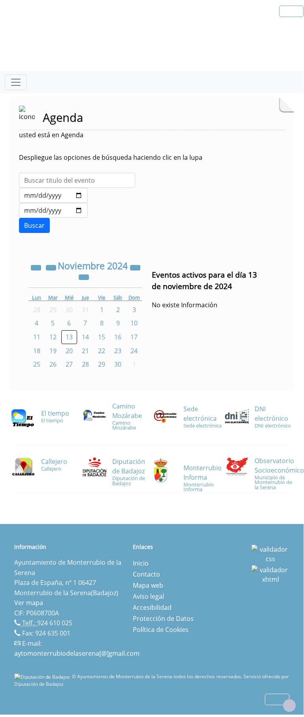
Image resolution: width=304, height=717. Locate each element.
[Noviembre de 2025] (135, 267)
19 (53, 350)
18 (36, 350)
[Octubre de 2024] (52, 267)
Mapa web (148, 585)
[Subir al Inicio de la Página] (289, 705)
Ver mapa (28, 602)
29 (101, 364)
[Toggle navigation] (16, 82)
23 (117, 350)
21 (85, 350)
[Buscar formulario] (34, 225)
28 (85, 364)
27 (69, 364)
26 (53, 364)
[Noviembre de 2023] (37, 267)
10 (134, 323)
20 (69, 350)
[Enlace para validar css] (270, 553)
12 (53, 337)
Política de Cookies (161, 629)
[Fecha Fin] (53, 210)
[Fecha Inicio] (53, 195)
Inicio (141, 563)
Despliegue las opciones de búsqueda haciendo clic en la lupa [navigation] (110, 157)
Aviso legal (148, 596)
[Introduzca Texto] (77, 180)
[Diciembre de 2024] (84, 276)
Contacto (146, 574)
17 (134, 337)
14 (85, 337)
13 (69, 337)
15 (101, 337)
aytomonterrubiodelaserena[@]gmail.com (77, 653)
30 (117, 364)
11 (36, 337)
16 (117, 337)
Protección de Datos (163, 618)
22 (101, 350)
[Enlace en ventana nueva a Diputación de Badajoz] (43, 676)
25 (36, 364)
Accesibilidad (152, 607)
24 (134, 350)
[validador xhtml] (270, 573)
